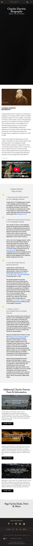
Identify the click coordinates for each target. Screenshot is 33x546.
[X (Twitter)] (12, 524)
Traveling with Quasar (16, 538)
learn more (7, 423)
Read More (5, 158)
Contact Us (25, 535)
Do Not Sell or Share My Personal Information (16, 543)
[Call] (27, 2)
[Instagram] (16, 524)
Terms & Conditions (18, 535)
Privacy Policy (11, 535)
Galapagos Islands (22, 214)
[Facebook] (8, 524)
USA (7, 538)
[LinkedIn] (20, 524)
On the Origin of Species (19, 300)
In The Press (5, 535)
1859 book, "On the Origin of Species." (18, 336)
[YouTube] (24, 524)
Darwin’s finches (10, 250)
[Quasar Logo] (14, 2)
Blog (29, 535)
